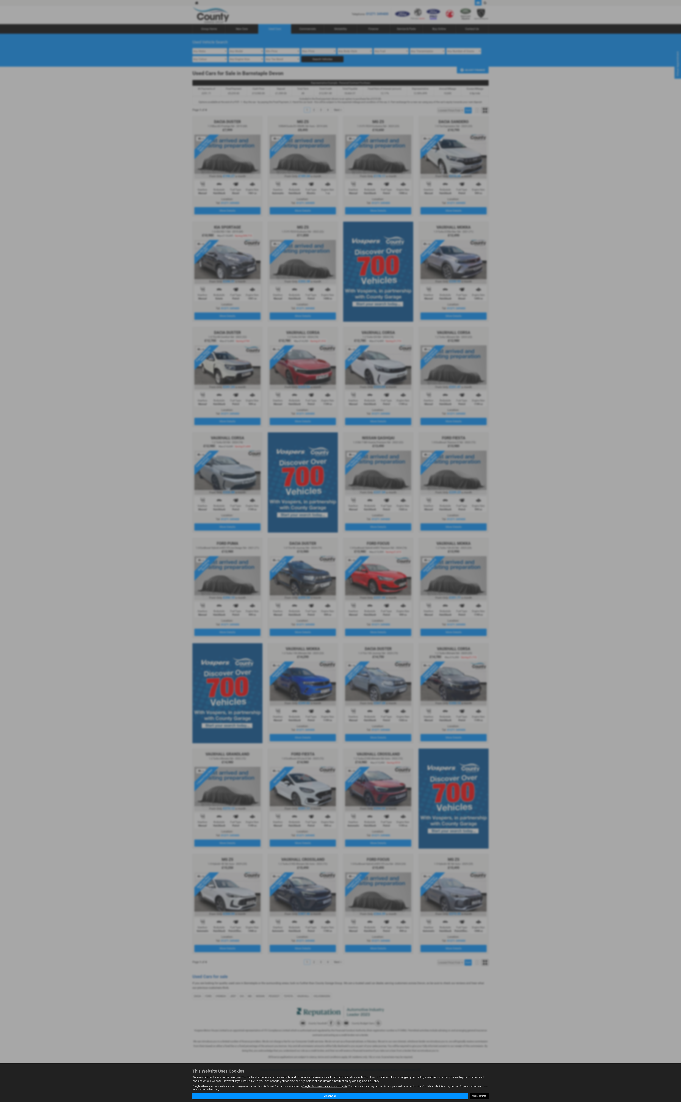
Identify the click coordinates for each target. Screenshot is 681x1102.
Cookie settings (479, 1096)
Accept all (330, 1096)
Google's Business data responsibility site (324, 1086)
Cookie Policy (370, 1081)
